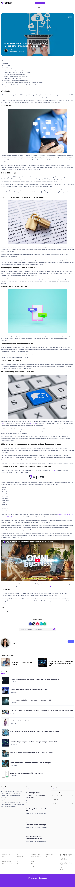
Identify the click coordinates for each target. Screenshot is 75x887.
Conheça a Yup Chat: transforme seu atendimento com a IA (19, 85)
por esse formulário (28, 586)
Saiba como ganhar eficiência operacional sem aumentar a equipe (31, 752)
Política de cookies (6, 866)
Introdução (5, 64)
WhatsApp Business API (63, 515)
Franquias (33, 866)
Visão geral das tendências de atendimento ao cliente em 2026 (30, 700)
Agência (33, 863)
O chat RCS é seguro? (8, 68)
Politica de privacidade (7, 863)
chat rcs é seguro (5, 611)
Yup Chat (7, 40)
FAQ (46, 856)
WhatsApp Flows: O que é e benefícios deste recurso (27, 773)
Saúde (32, 861)
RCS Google (9, 517)
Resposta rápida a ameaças (13, 78)
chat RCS (19, 247)
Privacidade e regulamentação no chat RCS (16, 80)
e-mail (2, 517)
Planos (3, 856)
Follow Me (71, 641)
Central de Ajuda (49, 854)
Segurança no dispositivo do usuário (15, 74)
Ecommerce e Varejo (35, 854)
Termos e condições (6, 861)
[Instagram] (42, 878)
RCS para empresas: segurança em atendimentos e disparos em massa (22, 83)
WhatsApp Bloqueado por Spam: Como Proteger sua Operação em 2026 (33, 742)
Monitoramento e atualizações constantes (16, 76)
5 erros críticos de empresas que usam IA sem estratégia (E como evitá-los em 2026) (60, 663)
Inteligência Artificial (21, 866)
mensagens (38, 279)
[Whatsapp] (32, 878)
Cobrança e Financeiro (36, 856)
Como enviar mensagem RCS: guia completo (22, 663)
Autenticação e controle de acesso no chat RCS (17, 72)
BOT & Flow (19, 861)
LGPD (2, 423)
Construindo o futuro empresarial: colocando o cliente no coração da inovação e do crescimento (41, 710)
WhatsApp (49, 586)
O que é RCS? (6, 66)
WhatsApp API (20, 856)
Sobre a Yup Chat (6, 854)
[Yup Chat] (6, 3)
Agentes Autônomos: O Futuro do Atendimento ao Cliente (28, 690)
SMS (2, 97)
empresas (33, 423)
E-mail (18, 859)
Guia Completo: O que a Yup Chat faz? (22, 721)
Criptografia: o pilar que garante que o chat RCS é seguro (20, 70)
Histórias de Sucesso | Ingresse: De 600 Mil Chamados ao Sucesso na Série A (34, 679)
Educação (33, 859)
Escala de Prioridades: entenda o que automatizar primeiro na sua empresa (34, 731)
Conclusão (5, 87)
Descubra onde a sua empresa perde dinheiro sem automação (30, 763)
